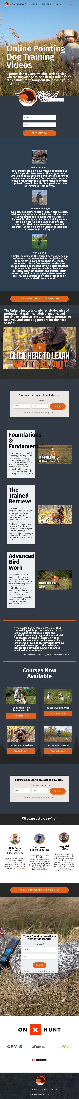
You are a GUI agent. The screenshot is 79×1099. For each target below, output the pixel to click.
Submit (57, 406)
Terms (44, 1089)
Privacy (53, 1089)
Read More (28, 474)
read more (48, 278)
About (34, 4)
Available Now (21, 716)
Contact (59, 4)
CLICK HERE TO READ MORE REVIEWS (39, 298)
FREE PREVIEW (39, 133)
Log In (71, 4)
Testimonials (47, 4)
